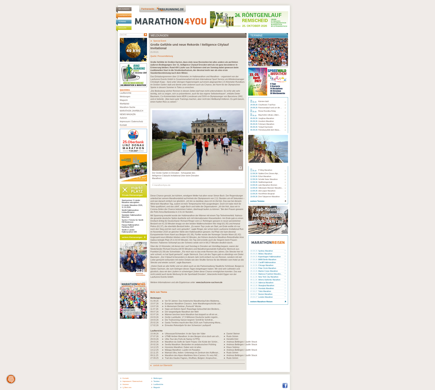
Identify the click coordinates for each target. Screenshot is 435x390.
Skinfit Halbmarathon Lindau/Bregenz (130, 211)
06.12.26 (254, 283)
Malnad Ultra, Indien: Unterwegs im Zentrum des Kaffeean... (192, 352)
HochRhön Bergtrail (266, 194)
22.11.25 (154, 352)
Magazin (122, 28)
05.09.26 (254, 118)
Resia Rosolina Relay (267, 111)
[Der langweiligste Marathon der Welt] (163, 312)
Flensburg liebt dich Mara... (269, 130)
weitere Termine (257, 201)
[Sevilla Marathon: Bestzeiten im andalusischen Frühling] (163, 344)
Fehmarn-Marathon (266, 124)
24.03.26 (154, 317)
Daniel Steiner (233, 333)
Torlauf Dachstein (265, 127)
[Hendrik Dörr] (225, 339)
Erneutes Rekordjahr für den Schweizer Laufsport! (188, 325)
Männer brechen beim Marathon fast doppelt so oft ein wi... (192, 314)
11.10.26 (254, 265)
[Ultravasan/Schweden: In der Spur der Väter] (163, 334)
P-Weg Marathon (265, 170)
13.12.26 (254, 288)
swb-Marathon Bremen (267, 185)
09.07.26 (154, 312)
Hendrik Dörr (232, 339)
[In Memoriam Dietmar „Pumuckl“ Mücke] (163, 306)
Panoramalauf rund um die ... (270, 108)
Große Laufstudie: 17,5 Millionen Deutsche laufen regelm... (192, 317)
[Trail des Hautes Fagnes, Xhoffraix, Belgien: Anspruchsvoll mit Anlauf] (163, 358)
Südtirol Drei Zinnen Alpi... (268, 173)
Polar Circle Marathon (267, 268)
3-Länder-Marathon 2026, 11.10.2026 (132, 206)
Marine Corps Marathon (268, 271)
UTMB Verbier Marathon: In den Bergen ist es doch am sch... (192, 336)
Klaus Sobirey (233, 347)
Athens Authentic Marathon (269, 280)
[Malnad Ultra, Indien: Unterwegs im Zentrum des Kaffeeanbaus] (163, 353)
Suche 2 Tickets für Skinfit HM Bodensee (132, 221)
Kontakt (123, 125)
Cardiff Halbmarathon (267, 262)
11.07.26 (154, 309)
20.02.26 (154, 344)
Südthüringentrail (265, 182)
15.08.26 (154, 333)
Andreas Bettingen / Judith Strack (242, 342)
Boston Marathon (265, 294)
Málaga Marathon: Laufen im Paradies (182, 350)
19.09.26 (254, 197)
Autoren (123, 118)
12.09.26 (254, 173)
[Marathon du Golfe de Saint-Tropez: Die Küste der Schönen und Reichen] (163, 342)
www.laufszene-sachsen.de (209, 282)
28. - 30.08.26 (253, 101)
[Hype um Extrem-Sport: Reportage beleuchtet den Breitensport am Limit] (163, 309)
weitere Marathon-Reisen (261, 302)
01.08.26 (154, 301)
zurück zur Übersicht (162, 365)
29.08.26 (254, 105)
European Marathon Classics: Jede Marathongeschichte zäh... (193, 303)
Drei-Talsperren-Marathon (269, 197)
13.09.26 (254, 185)
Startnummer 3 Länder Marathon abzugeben (131, 201)
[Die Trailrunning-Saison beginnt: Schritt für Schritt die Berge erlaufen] (163, 320)
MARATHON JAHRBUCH (131, 111)
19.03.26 (154, 320)
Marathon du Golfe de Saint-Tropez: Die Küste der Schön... (192, 342)
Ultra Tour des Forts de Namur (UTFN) (182, 339)
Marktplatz (124, 104)
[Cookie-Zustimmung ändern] (11, 379)
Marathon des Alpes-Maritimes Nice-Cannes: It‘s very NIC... (192, 355)
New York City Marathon (268, 277)
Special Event (159, 41)
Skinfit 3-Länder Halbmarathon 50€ (129, 231)
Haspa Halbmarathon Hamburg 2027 (130, 226)
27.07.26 (154, 336)
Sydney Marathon (265, 251)
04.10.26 (254, 262)
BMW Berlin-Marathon (267, 259)
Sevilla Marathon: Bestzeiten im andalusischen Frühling (190, 344)
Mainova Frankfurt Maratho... (270, 274)
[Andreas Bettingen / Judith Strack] (225, 342)
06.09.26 (254, 130)
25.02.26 (154, 322)
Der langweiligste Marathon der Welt (181, 312)
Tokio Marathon (264, 291)
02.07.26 (154, 314)
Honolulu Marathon (266, 288)
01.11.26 (254, 277)
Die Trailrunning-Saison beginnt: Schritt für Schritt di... (189, 320)
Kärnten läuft (263, 101)
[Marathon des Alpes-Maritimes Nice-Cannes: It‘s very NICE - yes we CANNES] (163, 355)
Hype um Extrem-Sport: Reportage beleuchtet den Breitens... (193, 309)
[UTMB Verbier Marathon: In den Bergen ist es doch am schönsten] (163, 336)
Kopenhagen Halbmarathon (269, 257)
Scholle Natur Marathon (268, 179)
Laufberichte (125, 15)
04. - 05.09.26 (253, 111)
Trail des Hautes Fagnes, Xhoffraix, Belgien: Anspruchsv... (191, 358)
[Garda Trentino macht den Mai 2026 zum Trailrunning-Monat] (163, 322)
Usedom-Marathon (266, 121)
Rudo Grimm (232, 336)
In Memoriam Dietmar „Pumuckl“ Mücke (183, 306)
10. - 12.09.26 (253, 170)
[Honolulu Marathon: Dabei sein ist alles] (163, 347)
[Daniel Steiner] (225, 334)
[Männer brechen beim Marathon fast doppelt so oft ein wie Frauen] (163, 314)
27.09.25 (154, 358)
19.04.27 (254, 294)
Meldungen (123, 9)
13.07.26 (154, 306)
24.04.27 (254, 297)
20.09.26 (254, 257)
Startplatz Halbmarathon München (132, 216)
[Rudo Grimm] (225, 336)
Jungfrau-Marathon (266, 118)
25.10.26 (254, 271)
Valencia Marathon (265, 283)
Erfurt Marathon (264, 176)
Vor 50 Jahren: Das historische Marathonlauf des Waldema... (193, 301)
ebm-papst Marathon (266, 191)
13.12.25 (154, 350)
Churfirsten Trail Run (266, 105)
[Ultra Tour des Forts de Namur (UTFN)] (163, 339)
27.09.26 (254, 259)
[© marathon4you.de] (197, 170)
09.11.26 (254, 280)
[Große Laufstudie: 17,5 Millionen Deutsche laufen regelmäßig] (163, 317)
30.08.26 (254, 251)
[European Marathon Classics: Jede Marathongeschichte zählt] (163, 303)
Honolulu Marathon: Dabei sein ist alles (183, 347)
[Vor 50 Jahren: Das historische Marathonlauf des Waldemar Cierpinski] (163, 301)
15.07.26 (154, 303)
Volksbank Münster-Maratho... (270, 188)
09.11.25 (154, 355)
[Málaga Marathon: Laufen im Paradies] (163, 350)
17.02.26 (154, 325)
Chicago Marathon (265, 265)
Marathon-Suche (127, 107)
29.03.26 (154, 339)
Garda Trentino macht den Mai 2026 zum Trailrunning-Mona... (193, 322)
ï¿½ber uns (127, 387)
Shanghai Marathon (266, 285)
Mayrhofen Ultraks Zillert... (269, 115)
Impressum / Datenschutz (131, 121)
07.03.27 (254, 291)
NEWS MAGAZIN (128, 114)
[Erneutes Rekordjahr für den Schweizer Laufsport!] (163, 325)
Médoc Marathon (265, 254)
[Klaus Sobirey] (225, 347)
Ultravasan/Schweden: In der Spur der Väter (185, 333)
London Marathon (265, 297)
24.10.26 (254, 268)
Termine (122, 22)
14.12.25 (154, 347)
